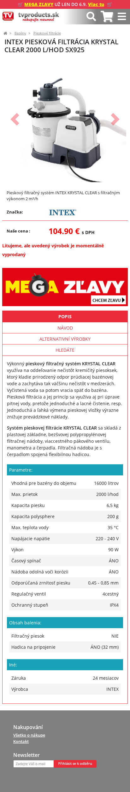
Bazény (20, 33)
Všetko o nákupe (29, 735)
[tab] (106, 16)
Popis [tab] (65, 316)
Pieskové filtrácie (47, 33)
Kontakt (21, 741)
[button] (14, 119)
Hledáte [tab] (65, 350)
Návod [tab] (65, 328)
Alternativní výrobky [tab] (65, 339)
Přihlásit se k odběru (75, 763)
